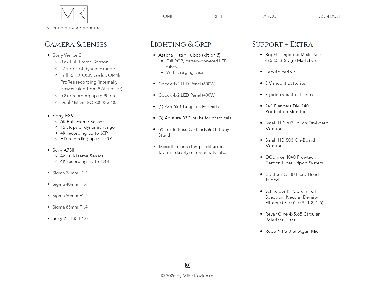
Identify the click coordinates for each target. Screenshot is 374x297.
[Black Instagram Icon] (187, 265)
